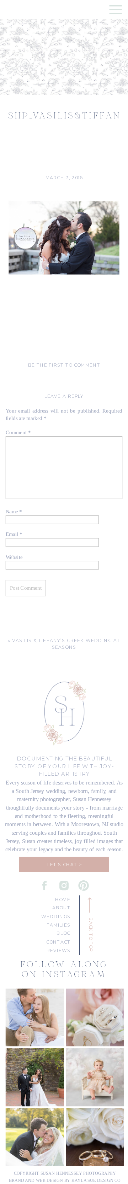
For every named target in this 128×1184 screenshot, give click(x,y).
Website (14, 557)
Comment (18, 432)
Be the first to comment (64, 365)
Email (14, 534)
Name (14, 511)
